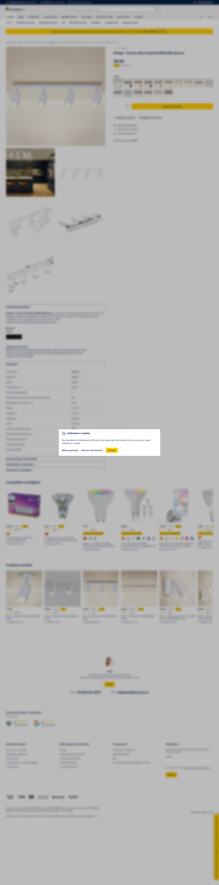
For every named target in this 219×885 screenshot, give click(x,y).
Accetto (112, 450)
